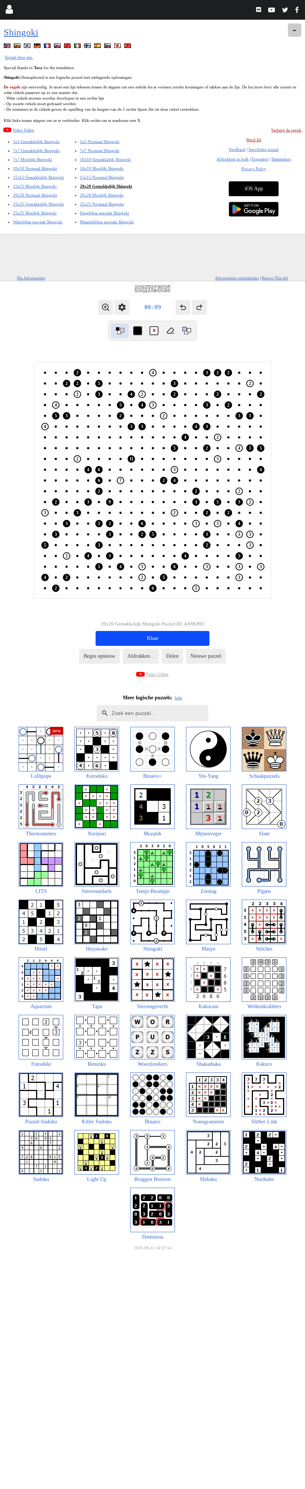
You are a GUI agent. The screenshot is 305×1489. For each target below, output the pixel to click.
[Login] (9, 11)
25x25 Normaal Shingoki (102, 204)
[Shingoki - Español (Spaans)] (98, 47)
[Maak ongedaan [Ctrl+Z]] (183, 307)
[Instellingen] (122, 307)
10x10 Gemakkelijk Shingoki (105, 159)
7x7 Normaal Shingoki (99, 150)
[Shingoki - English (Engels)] (8, 47)
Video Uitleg (23, 130)
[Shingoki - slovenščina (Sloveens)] (108, 47)
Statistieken (281, 159)
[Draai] (120, 330)
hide (178, 698)
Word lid (253, 139)
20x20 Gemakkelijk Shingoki (106, 186)
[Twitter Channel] (285, 11)
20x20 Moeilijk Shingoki (101, 195)
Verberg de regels (286, 130)
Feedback (237, 149)
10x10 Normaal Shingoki (35, 168)
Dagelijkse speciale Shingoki (104, 213)
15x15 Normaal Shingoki (102, 177)
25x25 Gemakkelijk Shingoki (38, 204)
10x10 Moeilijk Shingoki (101, 168)
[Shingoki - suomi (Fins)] (88, 47)
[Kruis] (154, 330)
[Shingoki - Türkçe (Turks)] (128, 47)
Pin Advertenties (31, 278)
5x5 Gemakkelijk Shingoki (36, 141)
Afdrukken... (140, 656)
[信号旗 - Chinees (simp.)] (68, 47)
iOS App (254, 188)
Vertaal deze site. (18, 57)
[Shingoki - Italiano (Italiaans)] (78, 47)
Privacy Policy (253, 168)
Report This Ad (275, 278)
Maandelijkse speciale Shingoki (107, 222)
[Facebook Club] (298, 11)
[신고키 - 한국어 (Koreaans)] (28, 47)
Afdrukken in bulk (232, 159)
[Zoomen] (105, 307)
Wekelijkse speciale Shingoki (37, 222)
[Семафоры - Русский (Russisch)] (58, 47)
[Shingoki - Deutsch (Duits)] (38, 47)
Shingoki (21, 32)
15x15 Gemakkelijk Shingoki (38, 177)
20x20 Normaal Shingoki (35, 195)
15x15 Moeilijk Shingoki (35, 186)
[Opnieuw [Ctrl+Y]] (199, 307)
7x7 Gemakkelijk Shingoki (36, 150)
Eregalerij (260, 159)
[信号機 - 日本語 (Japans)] (118, 47)
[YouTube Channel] (272, 11)
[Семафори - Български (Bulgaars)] (18, 47)
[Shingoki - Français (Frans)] (48, 47)
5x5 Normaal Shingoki (99, 141)
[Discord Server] (259, 11)
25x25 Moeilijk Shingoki (35, 213)
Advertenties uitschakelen (237, 278)
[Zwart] (137, 330)
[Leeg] (170, 330)
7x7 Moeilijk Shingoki (32, 159)
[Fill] (186, 330)
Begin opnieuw (99, 656)
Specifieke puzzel (263, 149)
